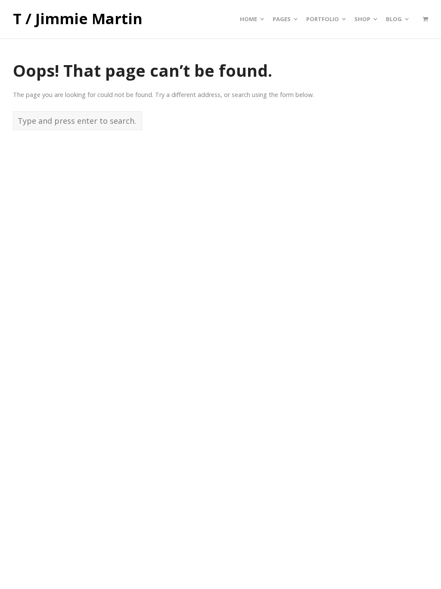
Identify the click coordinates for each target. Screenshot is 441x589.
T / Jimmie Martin (78, 19)
